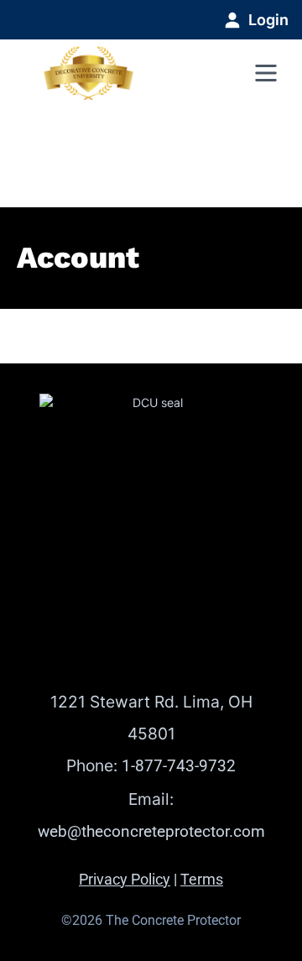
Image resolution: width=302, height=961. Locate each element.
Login (268, 20)
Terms (201, 879)
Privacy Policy (124, 879)
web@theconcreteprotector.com (151, 831)
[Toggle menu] (266, 73)
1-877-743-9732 (179, 766)
